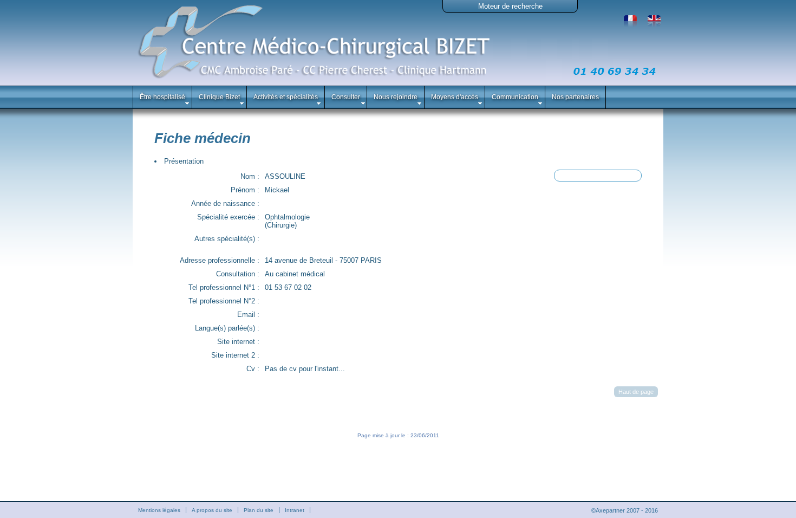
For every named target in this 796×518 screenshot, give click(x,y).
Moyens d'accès (454, 97)
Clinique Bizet (219, 97)
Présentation (184, 161)
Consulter (345, 97)
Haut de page (636, 391)
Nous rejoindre (395, 97)
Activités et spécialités (285, 97)
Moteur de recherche (510, 6)
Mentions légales (159, 510)
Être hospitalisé (162, 97)
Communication (515, 97)
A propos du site (212, 510)
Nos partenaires (575, 97)
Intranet (294, 510)
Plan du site (258, 510)
